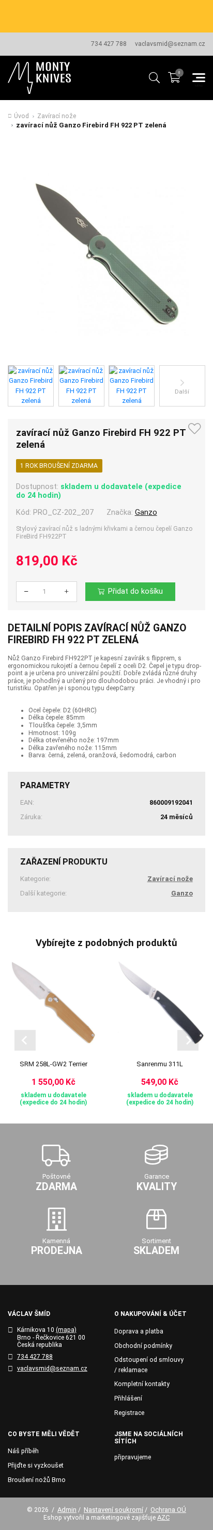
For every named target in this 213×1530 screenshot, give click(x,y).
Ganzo (146, 512)
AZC (163, 1517)
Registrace (129, 1413)
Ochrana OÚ (168, 1509)
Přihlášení (128, 1398)
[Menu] (199, 78)
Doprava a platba (138, 1331)
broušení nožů (149, 11)
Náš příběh (23, 1451)
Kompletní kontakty (142, 1384)
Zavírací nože (56, 116)
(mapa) (66, 1329)
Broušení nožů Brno (37, 1480)
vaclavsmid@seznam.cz (170, 43)
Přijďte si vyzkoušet (36, 1465)
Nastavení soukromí (113, 1509)
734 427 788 (109, 43)
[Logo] (39, 78)
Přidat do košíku (135, 591)
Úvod (21, 116)
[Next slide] (188, 1040)
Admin (67, 1509)
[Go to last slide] (25, 1040)
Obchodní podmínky (143, 1345)
